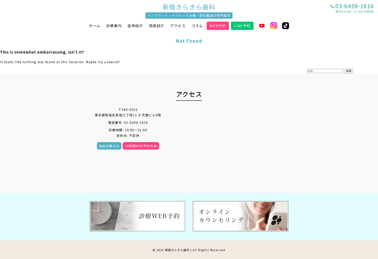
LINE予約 (242, 25)
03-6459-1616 (354, 8)
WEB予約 (218, 25)
